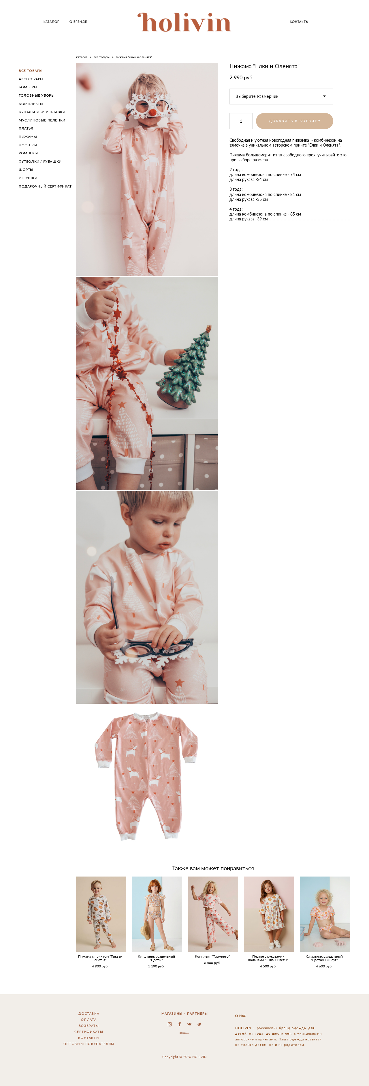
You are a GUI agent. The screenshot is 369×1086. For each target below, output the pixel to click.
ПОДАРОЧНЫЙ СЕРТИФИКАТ (45, 186)
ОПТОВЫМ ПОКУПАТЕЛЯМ (88, 1044)
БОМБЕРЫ (28, 87)
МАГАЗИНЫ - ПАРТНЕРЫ (184, 1013)
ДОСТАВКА (88, 1013)
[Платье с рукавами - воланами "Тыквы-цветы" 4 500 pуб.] (269, 914)
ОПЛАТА (89, 1019)
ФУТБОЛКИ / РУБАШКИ (40, 161)
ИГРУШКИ (28, 178)
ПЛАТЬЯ (26, 128)
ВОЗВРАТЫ (89, 1025)
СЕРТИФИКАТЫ (88, 1031)
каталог (81, 57)
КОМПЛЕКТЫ (31, 104)
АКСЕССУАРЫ (31, 79)
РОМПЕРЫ (28, 153)
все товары (102, 57)
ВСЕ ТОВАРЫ (31, 70)
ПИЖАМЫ (28, 136)
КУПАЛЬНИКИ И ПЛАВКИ (42, 112)
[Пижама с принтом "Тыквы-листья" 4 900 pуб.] (101, 914)
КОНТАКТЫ (299, 22)
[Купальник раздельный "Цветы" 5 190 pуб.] (157, 914)
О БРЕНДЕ (78, 22)
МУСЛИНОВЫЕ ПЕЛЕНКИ (42, 120)
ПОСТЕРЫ (28, 145)
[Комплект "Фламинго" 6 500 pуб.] (213, 914)
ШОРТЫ (26, 169)
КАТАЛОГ (51, 22)
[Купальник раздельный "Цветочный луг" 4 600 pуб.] (325, 914)
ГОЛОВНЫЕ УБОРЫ (36, 95)
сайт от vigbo (184, 1073)
